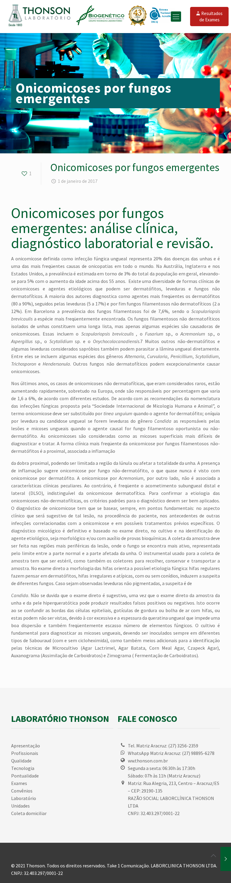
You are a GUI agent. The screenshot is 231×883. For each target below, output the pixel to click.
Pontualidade (25, 776)
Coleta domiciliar (29, 813)
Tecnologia (22, 768)
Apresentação (25, 746)
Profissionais (24, 753)
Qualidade (21, 761)
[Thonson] (93, 16)
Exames (19, 783)
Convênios (21, 791)
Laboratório (23, 798)
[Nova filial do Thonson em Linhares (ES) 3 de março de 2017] (225, 859)
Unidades (20, 806)
